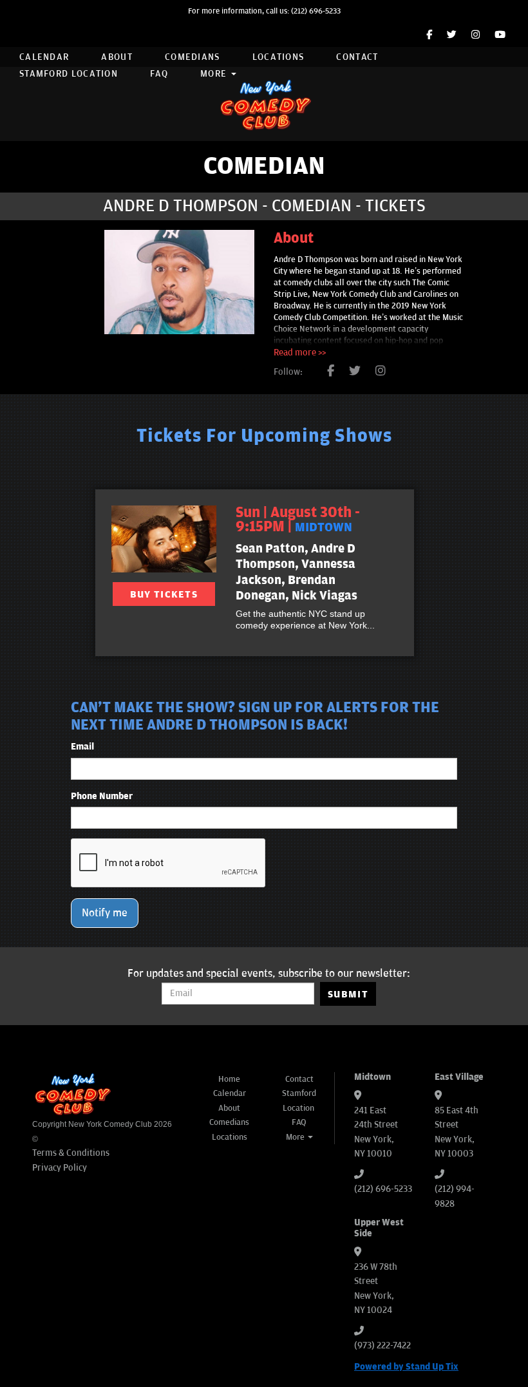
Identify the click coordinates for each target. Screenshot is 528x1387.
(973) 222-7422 (382, 1345)
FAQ (159, 73)
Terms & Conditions (70, 1152)
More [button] (215, 73)
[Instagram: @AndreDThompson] (380, 371)
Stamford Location (68, 73)
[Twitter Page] (452, 35)
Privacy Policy (59, 1167)
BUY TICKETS (164, 594)
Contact (357, 57)
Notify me (104, 913)
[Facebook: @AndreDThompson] (330, 371)
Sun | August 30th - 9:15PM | (298, 520)
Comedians (192, 57)
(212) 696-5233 (316, 11)
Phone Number (102, 796)
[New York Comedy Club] (264, 104)
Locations (278, 57)
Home (229, 1079)
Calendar (44, 57)
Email (82, 746)
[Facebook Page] (429, 35)
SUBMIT (348, 994)
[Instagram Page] (475, 35)
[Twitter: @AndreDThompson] (355, 371)
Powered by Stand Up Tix (406, 1366)
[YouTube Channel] (500, 35)
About (117, 57)
